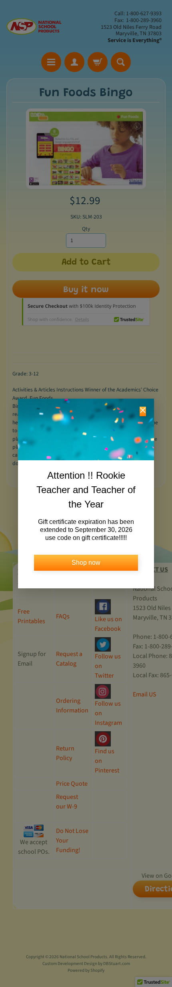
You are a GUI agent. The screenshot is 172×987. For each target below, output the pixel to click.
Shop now (86, 562)
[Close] (143, 411)
